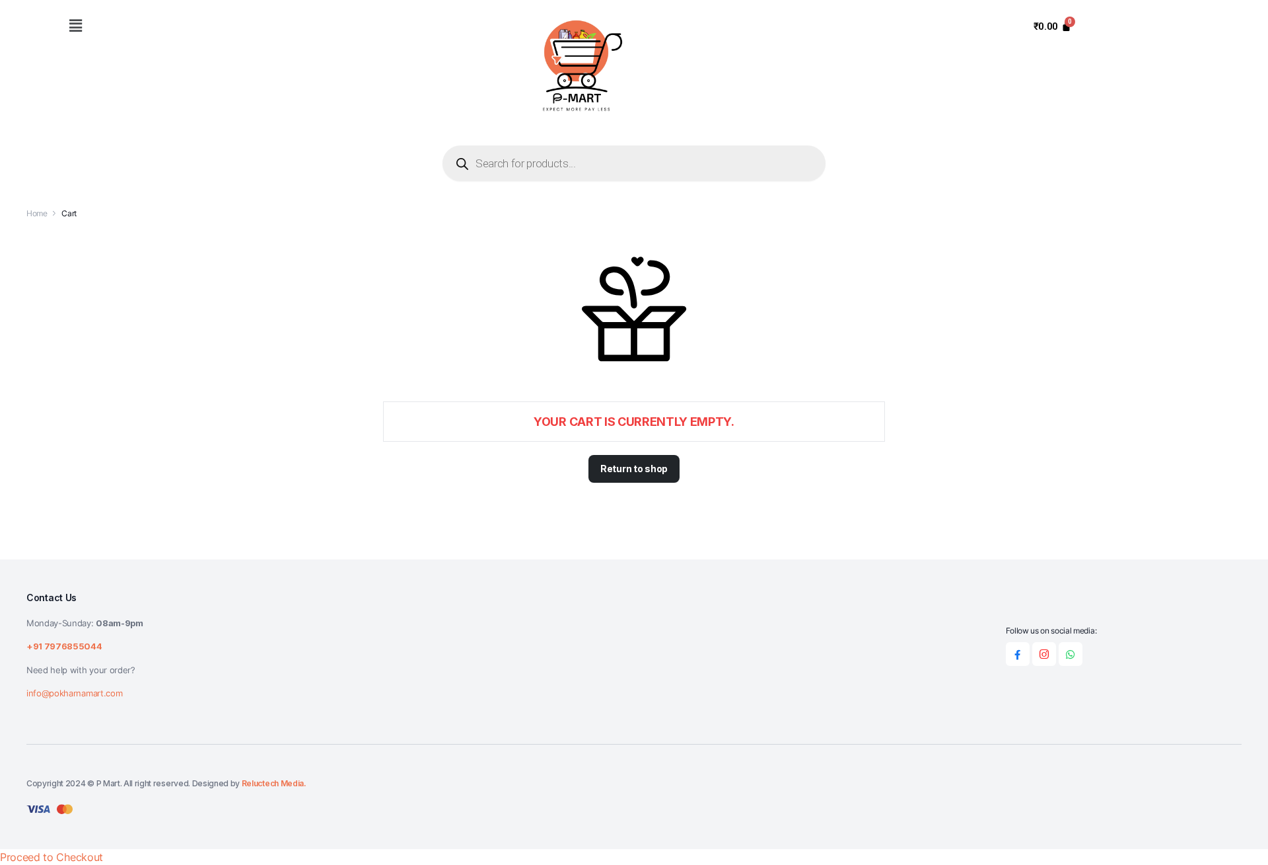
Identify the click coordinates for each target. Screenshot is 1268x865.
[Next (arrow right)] (1245, 432)
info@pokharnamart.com (74, 693)
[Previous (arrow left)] (23, 432)
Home (37, 213)
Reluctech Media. (274, 783)
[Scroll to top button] (1238, 835)
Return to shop (634, 468)
